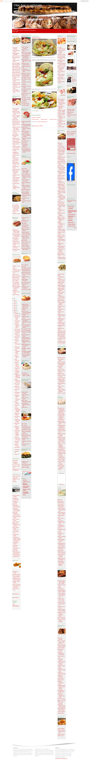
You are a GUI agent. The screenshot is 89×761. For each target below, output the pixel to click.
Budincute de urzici (61, 357)
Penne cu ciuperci (70, 134)
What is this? (61, 484)
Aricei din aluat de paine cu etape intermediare (15, 208)
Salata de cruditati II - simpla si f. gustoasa (61, 303)
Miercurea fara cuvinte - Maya (17, 318)
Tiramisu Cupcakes (61, 711)
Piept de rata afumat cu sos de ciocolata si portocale (26, 326)
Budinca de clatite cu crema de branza (61, 154)
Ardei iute (25, 480)
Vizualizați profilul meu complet (74, 80)
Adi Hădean (70, 208)
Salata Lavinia (15, 160)
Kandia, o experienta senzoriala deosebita (61, 435)
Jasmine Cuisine (71, 225)
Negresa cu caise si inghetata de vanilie (61, 220)
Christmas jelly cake (16, 121)
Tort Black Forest (61, 502)
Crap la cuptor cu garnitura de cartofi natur (26, 404)
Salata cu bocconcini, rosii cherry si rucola (61, 280)
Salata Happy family (61, 332)
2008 (15, 312)
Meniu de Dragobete (16, 63)
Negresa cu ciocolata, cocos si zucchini (61, 224)
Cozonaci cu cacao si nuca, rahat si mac (61, 604)
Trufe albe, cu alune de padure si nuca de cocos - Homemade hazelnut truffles (61, 455)
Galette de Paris (61, 373)
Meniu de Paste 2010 (16, 69)
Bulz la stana (24, 423)
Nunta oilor (14, 481)
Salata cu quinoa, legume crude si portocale (61, 289)
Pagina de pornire (44, 119)
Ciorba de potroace (15, 122)
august (16, 454)
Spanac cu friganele (25, 467)
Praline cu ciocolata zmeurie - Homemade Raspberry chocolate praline (61, 445)
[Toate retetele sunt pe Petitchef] (72, 201)
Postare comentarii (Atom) (42, 121)
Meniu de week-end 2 (16, 72)
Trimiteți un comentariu (36, 117)
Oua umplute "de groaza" (26, 88)
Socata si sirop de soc (26, 242)
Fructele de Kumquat (16, 584)
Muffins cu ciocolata (61, 700)
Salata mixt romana (36, 37)
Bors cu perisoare (25, 264)
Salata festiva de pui (16, 169)
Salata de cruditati (15, 284)
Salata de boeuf (15, 162)
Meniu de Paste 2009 (16, 67)
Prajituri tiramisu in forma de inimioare (61, 250)
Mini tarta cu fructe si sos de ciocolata (17, 438)
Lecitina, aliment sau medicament (17, 380)
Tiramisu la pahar (61, 126)
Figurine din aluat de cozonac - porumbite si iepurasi (26, 135)
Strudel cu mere (61, 735)
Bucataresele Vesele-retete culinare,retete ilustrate (72, 211)
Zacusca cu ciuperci (25, 246)
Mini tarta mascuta (25, 140)
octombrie (17, 449)
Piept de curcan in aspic (26, 93)
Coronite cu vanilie (61, 175)
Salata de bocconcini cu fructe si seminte (61, 296)
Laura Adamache (71, 214)
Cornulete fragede (61, 728)
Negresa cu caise (61, 216)
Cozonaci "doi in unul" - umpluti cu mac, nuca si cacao (26, 177)
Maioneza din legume (16, 275)
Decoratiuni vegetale (16, 574)
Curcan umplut (15, 133)
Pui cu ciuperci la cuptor (26, 328)
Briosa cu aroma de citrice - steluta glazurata (16, 117)
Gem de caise (24, 221)
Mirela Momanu (16, 605)
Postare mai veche (53, 119)
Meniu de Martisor (15, 66)
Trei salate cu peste (25, 103)
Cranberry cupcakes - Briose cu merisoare (61, 663)
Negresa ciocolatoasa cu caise (61, 210)
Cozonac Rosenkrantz (26, 174)
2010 (15, 308)
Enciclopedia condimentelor (26, 493)
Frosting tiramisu (61, 678)
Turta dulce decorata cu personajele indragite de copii (26, 151)
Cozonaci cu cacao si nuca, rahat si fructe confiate (16, 128)
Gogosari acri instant (25, 227)
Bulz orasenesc (24, 425)
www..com (61, 473)
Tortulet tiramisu (61, 550)
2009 (15, 310)
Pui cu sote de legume (26, 330)
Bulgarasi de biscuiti (61, 157)
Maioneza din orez (15, 277)
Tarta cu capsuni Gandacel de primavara (61, 69)
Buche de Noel (15, 119)
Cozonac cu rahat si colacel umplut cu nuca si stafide (25, 171)
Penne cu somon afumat (71, 131)
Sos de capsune (25, 243)
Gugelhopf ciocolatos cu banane (61, 682)
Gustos (24, 494)
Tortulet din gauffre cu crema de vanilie (61, 540)
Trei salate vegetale (25, 105)
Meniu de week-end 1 (16, 70)
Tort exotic (60, 527)
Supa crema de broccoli (26, 282)
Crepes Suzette (61, 177)
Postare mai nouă (35, 119)
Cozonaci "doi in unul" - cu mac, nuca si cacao (61, 600)
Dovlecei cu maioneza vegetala (16, 427)
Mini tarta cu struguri (61, 54)
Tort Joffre (60, 532)
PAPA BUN (70, 220)
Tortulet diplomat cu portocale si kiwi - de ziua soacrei (61, 544)
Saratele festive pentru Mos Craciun (15, 172)
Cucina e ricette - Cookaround (26, 487)
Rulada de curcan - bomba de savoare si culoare (26, 341)
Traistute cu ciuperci (61, 393)
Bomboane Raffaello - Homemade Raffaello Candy (61, 426)
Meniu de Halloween (16, 64)
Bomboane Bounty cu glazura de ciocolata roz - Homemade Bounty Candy (61, 417)
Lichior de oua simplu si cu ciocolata (17, 420)
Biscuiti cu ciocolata (61, 148)
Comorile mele (15, 460)
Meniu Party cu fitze (16, 56)
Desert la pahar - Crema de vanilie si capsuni (61, 103)
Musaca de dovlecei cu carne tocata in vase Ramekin (16, 235)
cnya (14, 604)
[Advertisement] (44, 741)
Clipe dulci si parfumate (28, 5)
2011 (15, 307)
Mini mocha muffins (61, 698)
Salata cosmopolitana (17, 344)
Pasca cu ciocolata (25, 190)
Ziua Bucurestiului (15, 556)
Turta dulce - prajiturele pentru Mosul (16, 187)
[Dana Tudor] (71, 180)
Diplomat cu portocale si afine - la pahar (61, 117)
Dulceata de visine (25, 220)
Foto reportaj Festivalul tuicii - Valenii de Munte (16, 509)
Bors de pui (24, 266)
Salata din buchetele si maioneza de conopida (16, 288)
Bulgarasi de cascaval (26, 73)
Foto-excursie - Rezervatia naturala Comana (16, 513)
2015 (15, 300)
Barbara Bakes (71, 206)
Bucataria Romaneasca (25, 484)
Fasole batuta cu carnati (26, 429)
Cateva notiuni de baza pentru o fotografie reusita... (17, 433)
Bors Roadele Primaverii (26, 268)
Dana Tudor (69, 162)
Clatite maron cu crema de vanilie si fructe (61, 173)
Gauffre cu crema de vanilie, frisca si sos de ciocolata (61, 188)
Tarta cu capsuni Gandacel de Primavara (25, 145)
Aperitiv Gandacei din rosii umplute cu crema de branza (26, 56)
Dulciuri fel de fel (71, 224)
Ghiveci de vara (15, 274)
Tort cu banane (60, 504)
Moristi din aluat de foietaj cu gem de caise (61, 206)
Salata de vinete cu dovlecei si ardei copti (61, 316)
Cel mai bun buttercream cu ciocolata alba (61, 653)
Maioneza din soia (15, 279)
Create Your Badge (70, 181)
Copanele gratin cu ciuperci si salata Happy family (25, 305)
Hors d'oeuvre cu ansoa (26, 77)
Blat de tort (60, 499)
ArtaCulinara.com (26, 481)
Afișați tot (75, 227)
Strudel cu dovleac (61, 734)
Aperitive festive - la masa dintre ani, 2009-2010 (26, 61)
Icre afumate (24, 84)
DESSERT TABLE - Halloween (19, 29)
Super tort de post (15, 294)
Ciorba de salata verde (26, 272)
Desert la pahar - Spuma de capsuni (61, 107)
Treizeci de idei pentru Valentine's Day (16, 91)
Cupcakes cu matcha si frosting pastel (61, 670)
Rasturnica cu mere (61, 65)
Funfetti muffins (61, 679)
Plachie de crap (24, 407)
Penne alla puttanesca (71, 133)
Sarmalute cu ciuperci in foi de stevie (16, 292)
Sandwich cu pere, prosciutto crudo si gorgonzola (61, 380)
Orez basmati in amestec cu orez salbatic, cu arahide (26, 374)
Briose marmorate (61, 647)
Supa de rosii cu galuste (26, 289)
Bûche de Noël (60, 501)
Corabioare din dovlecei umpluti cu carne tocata (15, 231)
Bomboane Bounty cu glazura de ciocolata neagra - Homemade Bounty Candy (61, 411)
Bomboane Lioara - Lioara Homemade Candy (61, 422)
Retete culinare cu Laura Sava (71, 217)
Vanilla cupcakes (61, 713)
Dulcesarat (70, 218)
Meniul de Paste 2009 (26, 189)
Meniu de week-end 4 (16, 75)
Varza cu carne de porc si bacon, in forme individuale (26, 355)
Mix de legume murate (26, 234)
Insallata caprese (61, 274)
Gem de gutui (24, 223)
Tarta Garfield (17, 447)
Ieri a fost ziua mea (16, 464)
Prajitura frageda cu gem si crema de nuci (61, 240)
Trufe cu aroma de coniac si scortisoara (61, 463)
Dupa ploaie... (15, 503)
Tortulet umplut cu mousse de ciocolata (61, 556)
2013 (15, 303)
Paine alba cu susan (16, 213)
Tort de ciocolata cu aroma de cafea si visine (61, 510)
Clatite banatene (61, 165)
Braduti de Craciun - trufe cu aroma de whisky (16, 113)
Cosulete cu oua (61, 369)
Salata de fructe (61, 253)
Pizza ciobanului (15, 205)
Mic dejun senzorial (16, 82)
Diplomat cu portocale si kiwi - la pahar (61, 121)
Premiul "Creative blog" (16, 356)
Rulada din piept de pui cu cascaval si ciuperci (26, 345)
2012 (15, 305)
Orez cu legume (15, 280)
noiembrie (17, 315)
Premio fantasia (17, 329)
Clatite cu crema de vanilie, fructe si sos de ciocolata (61, 168)
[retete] (15, 597)
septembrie (17, 451)
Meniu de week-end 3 (16, 73)
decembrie (17, 313)
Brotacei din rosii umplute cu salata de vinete (26, 70)
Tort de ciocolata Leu (25, 148)
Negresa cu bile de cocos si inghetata (61, 214)
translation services (73, 37)
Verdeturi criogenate (25, 245)
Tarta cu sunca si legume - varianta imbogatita (61, 390)
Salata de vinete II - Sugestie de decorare (61, 320)
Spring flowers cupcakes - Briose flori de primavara (61, 706)
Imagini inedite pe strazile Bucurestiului (15, 529)
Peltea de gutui (24, 240)
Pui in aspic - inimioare (26, 97)
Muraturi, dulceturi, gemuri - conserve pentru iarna (25, 238)
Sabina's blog (71, 222)
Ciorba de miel (24, 168)
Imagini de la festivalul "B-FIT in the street (16, 525)
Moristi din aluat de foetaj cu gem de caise (61, 731)
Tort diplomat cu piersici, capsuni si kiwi (61, 522)
